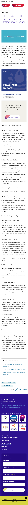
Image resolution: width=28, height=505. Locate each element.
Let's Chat (18, 5)
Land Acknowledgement (9, 438)
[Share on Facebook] (16, 389)
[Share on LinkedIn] (25, 389)
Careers (4, 446)
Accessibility (5, 440)
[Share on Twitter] (20, 389)
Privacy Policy (6, 443)
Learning (4, 12)
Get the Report (13, 117)
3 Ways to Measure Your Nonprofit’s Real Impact (15, 369)
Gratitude (4, 435)
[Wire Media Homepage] (14, 1)
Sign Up (14, 490)
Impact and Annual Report (8, 382)
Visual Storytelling (7, 385)
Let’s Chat (4, 449)
